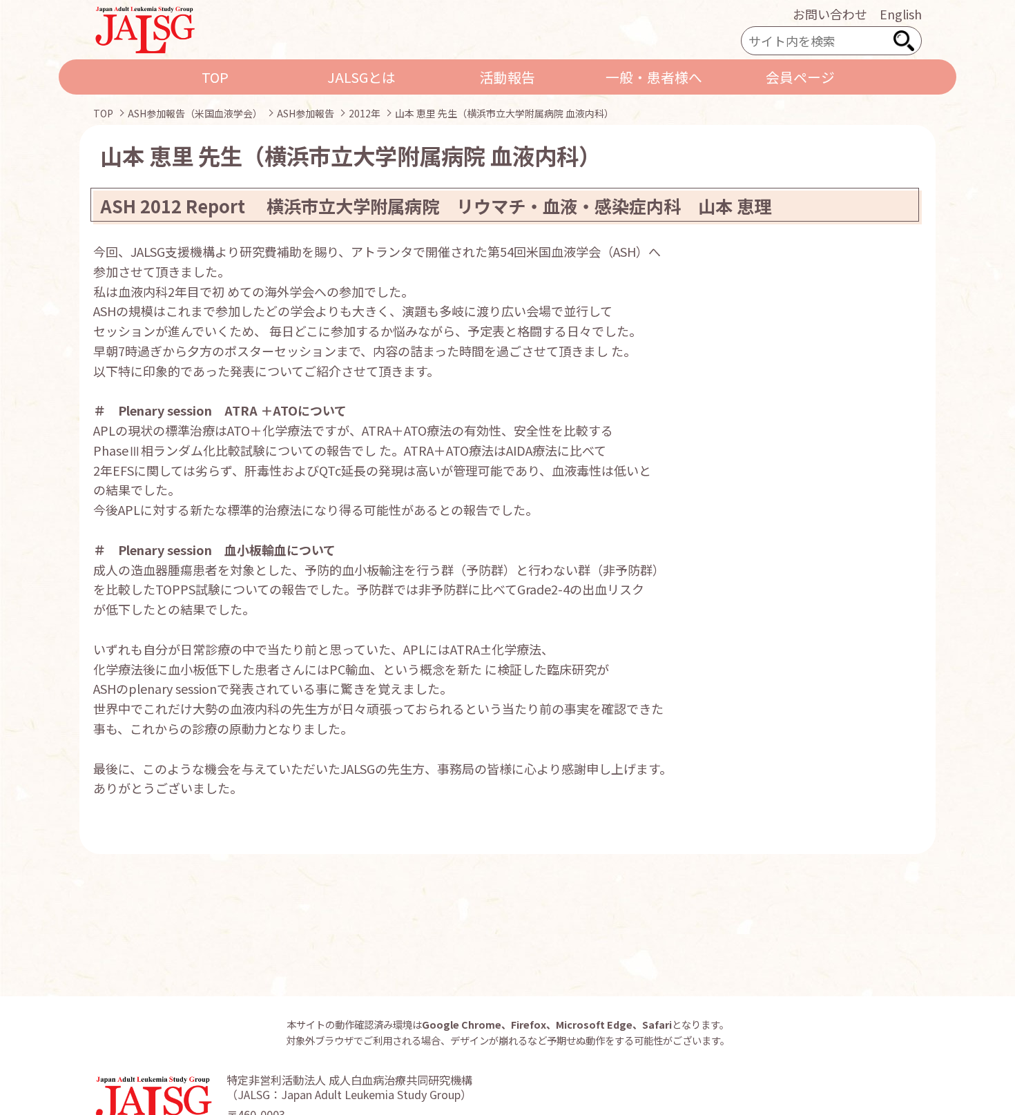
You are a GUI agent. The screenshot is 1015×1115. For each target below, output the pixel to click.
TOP (215, 77)
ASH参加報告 (305, 113)
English (901, 14)
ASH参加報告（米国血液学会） (195, 113)
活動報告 (507, 77)
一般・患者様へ (654, 77)
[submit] (904, 41)
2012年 (364, 113)
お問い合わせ (830, 14)
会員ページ (800, 77)
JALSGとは (361, 77)
